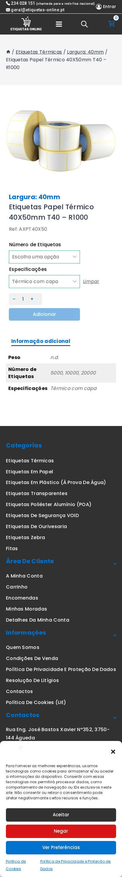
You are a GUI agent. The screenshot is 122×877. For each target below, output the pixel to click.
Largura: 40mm (34, 197)
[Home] (8, 52)
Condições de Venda (32, 658)
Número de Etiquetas (35, 244)
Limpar (91, 281)
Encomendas (22, 597)
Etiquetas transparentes (37, 493)
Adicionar (44, 314)
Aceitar (61, 815)
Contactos (19, 691)
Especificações (28, 269)
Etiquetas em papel (29, 471)
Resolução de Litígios (32, 680)
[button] (113, 751)
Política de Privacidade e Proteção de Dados (61, 669)
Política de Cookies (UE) (36, 702)
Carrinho (17, 586)
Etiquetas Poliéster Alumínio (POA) (49, 504)
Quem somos (22, 647)
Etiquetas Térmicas (30, 460)
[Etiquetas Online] (26, 24)
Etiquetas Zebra (25, 537)
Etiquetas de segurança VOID (42, 515)
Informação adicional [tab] (40, 341)
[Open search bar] (84, 24)
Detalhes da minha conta (37, 620)
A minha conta (24, 575)
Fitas (12, 548)
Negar (61, 831)
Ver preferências (61, 847)
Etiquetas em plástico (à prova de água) (56, 482)
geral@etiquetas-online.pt (37, 9)
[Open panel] (59, 24)
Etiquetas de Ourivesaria (36, 526)
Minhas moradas (26, 609)
